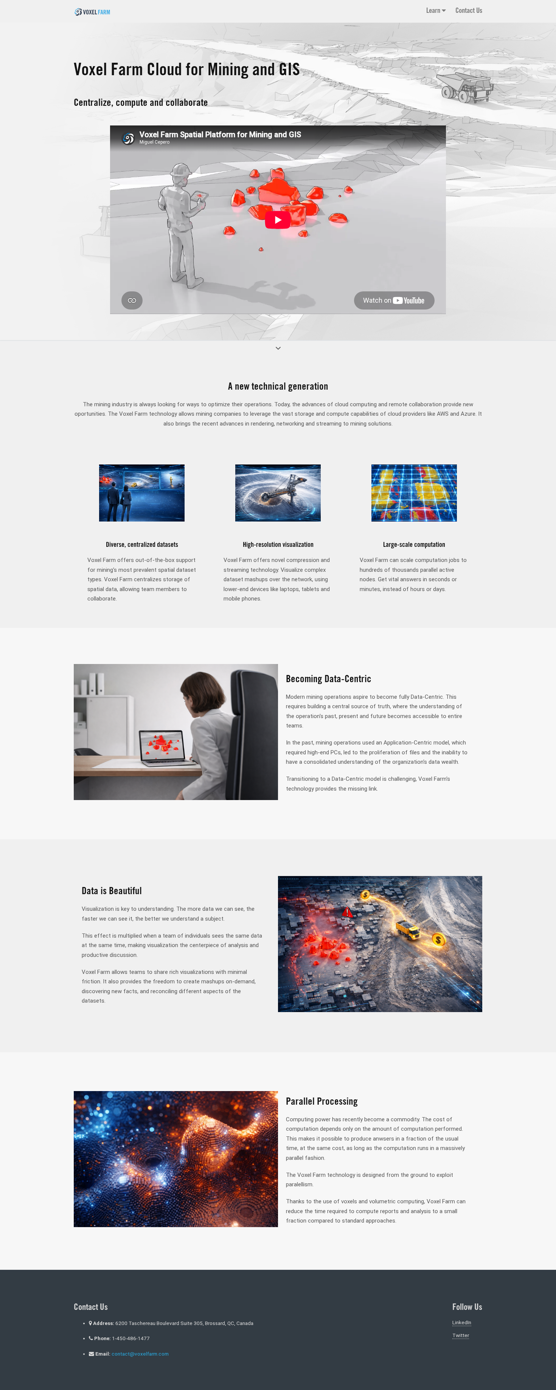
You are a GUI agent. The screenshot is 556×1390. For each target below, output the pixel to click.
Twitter (460, 1335)
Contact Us (468, 11)
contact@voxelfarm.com (140, 1354)
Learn (434, 11)
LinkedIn (461, 1322)
